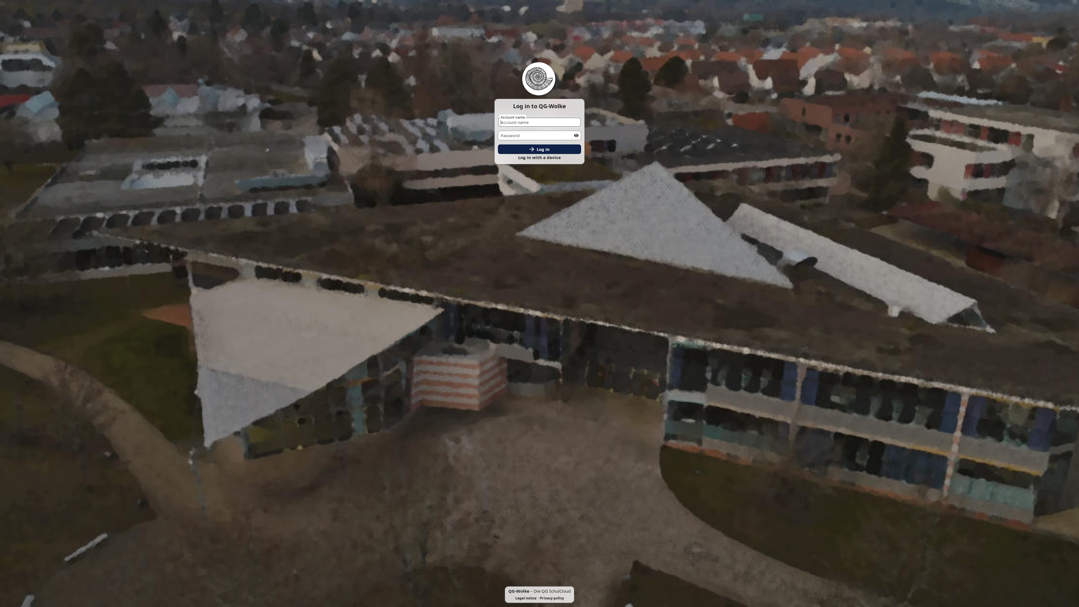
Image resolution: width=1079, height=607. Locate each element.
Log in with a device (539, 157)
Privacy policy (552, 598)
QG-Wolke (518, 591)
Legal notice (525, 598)
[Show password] (576, 135)
